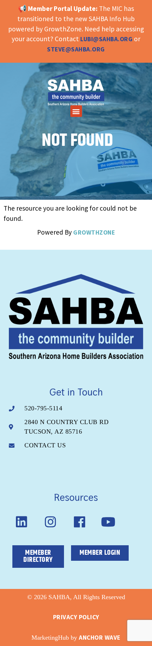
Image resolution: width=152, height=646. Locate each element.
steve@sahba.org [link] (76, 49)
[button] (76, 111)
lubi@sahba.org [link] (106, 39)
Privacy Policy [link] (76, 617)
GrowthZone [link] (94, 232)
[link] (76, 87)
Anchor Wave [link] (100, 637)
